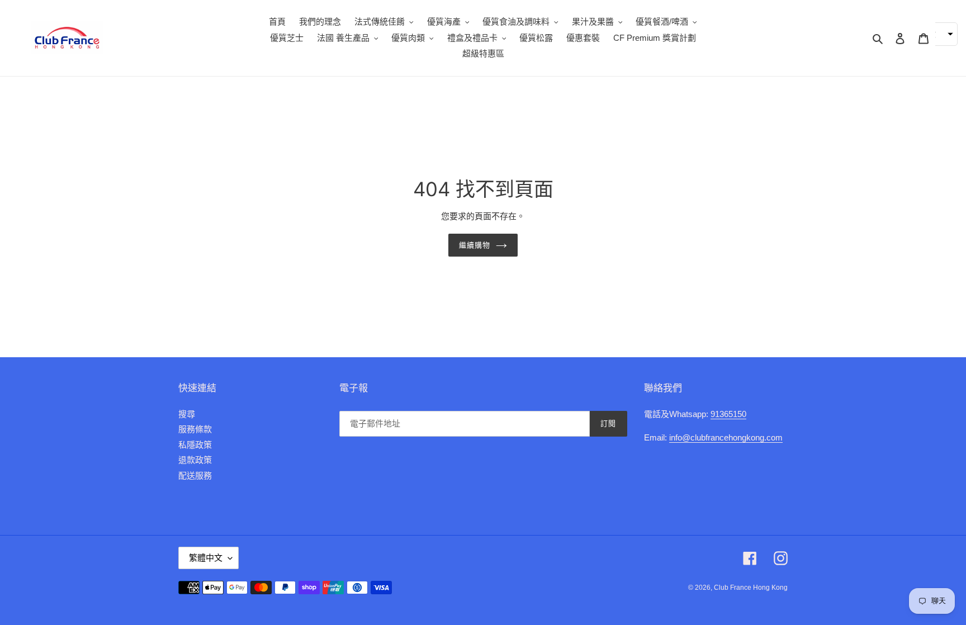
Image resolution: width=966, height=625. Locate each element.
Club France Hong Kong (751, 587)
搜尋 (186, 414)
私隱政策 (195, 444)
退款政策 (195, 460)
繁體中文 (205, 557)
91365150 (728, 414)
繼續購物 (474, 244)
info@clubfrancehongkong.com (726, 437)
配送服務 (195, 475)
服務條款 (195, 429)
